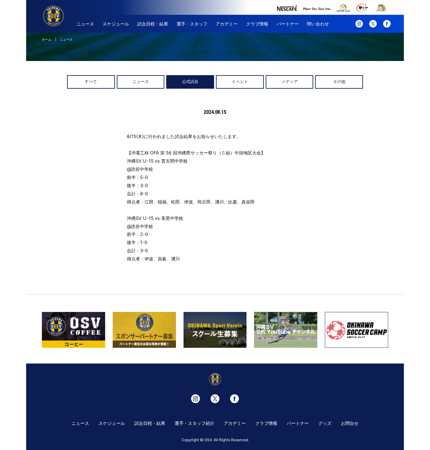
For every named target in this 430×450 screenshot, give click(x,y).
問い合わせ (318, 23)
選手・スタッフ (192, 23)
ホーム (46, 39)
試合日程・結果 (152, 23)
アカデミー (227, 23)
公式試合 (190, 81)
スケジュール (116, 23)
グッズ (324, 423)
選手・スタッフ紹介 (194, 423)
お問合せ (350, 423)
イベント (240, 81)
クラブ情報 (257, 23)
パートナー (288, 23)
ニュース (85, 23)
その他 (339, 81)
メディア (289, 81)
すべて (91, 81)
